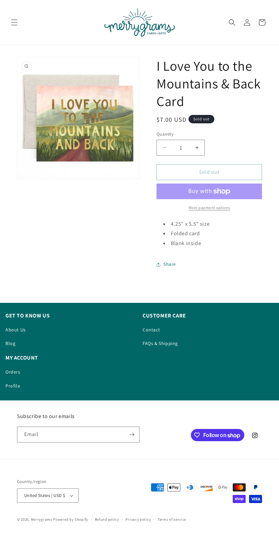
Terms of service (172, 519)
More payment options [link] (209, 207)
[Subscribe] (131, 435)
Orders (12, 372)
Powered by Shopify (70, 519)
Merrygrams (41, 519)
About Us (15, 330)
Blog (10, 343)
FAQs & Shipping (160, 343)
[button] (14, 22)
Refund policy (107, 519)
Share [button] (169, 264)
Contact (151, 330)
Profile (12, 386)
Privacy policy (138, 519)
